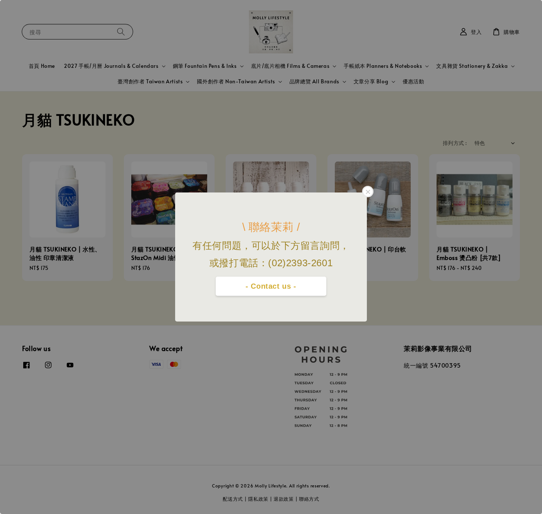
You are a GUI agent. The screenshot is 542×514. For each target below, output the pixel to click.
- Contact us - (271, 286)
